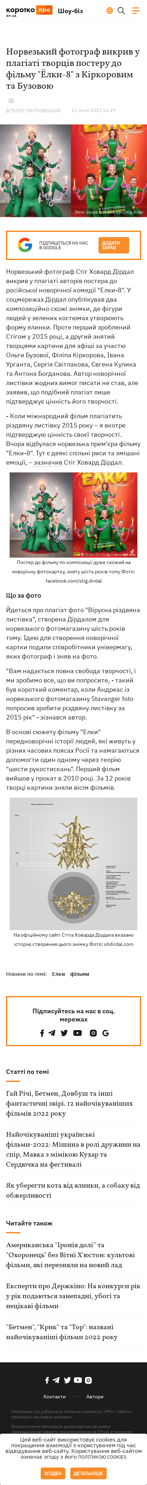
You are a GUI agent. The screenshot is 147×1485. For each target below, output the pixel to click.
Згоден (53, 1473)
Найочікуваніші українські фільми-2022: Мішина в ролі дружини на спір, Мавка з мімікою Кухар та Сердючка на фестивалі (73, 1150)
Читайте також (29, 1223)
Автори (94, 1396)
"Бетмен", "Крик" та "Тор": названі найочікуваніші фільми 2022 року (62, 1332)
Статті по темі (27, 1071)
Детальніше (88, 1473)
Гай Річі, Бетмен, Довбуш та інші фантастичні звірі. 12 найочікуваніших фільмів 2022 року (69, 1104)
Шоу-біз (70, 11)
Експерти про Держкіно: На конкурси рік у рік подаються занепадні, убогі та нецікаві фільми (73, 1296)
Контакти (55, 1396)
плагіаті (46, 281)
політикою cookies (102, 1457)
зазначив (48, 462)
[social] (42, 1033)
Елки (58, 974)
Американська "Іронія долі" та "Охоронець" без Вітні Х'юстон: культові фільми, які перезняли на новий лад (70, 1255)
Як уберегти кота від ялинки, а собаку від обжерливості (73, 1191)
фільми (79, 974)
